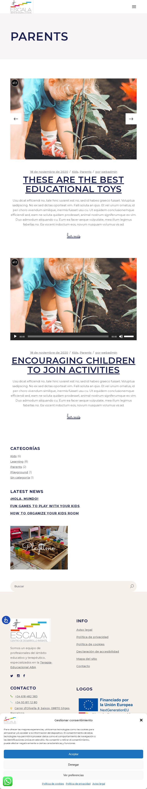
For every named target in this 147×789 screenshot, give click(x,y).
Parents (85, 172)
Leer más (73, 236)
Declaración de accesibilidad (97, 651)
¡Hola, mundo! (24, 499)
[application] (73, 336)
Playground (19, 472)
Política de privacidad (78, 783)
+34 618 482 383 (26, 696)
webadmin (106, 172)
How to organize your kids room (44, 513)
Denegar (73, 764)
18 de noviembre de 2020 (49, 172)
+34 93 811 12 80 (26, 702)
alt (14, 82)
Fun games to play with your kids (45, 506)
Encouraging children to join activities (73, 365)
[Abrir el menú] (134, 7)
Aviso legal (98, 783)
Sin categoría (20, 477)
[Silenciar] (121, 336)
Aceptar (73, 754)
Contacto (83, 666)
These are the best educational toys (73, 184)
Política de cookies (53, 783)
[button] (141, 720)
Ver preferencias (73, 775)
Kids (75, 172)
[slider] (129, 336)
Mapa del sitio (86, 659)
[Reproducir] (15, 336)
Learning (17, 461)
